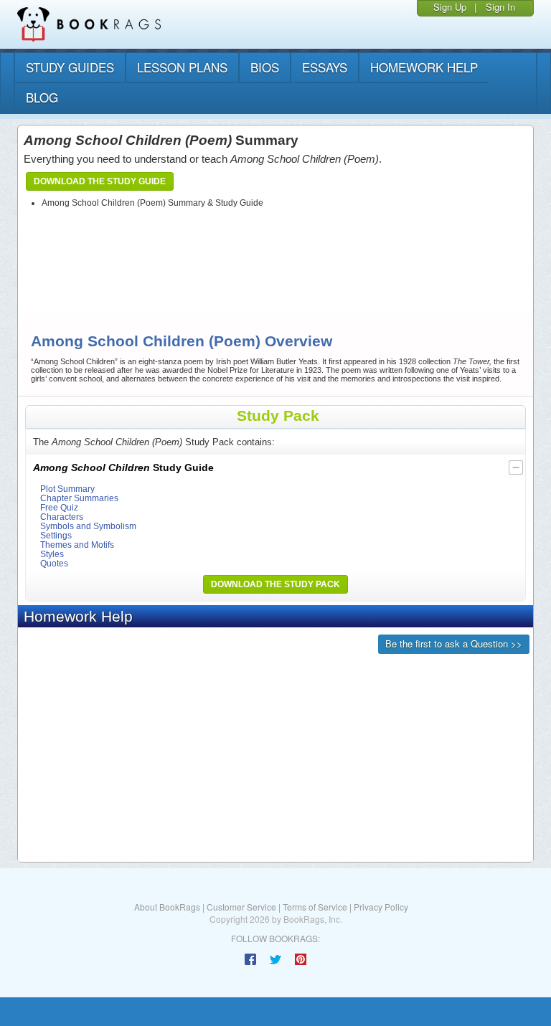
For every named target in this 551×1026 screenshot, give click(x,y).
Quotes (54, 563)
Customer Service (241, 907)
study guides (70, 67)
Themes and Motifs (77, 544)
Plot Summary (67, 488)
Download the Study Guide (100, 181)
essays (324, 67)
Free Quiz (59, 507)
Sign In (500, 7)
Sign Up (449, 7)
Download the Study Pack (275, 584)
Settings (56, 535)
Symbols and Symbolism (88, 526)
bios (264, 67)
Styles (52, 554)
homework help (424, 67)
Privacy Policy (381, 907)
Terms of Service (315, 907)
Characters (61, 516)
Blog (42, 97)
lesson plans (182, 67)
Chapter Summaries (79, 498)
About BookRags (167, 907)
